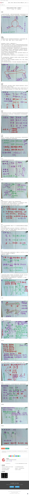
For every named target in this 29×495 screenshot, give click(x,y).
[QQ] (12, 456)
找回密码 (7, 0)
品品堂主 (8, 458)
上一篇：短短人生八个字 (7, 463)
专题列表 (23, 2)
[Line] (18, 456)
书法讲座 (16, 2)
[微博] (10, 456)
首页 (9, 2)
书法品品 (2, 2)
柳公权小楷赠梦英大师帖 (4, 478)
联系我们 (12, 486)
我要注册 (4, 0)
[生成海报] (19, 456)
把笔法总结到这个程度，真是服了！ (14, 8)
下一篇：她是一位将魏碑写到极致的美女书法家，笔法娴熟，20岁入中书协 (21, 463)
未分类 (13, 9)
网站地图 (17, 492)
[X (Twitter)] (15, 456)
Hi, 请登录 (1, 0)
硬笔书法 (13, 2)
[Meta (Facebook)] (16, 456)
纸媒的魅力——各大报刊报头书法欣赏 (19, 468)
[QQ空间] (13, 456)
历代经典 (19, 2)
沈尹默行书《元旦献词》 (18, 469)
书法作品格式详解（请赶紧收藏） (6, 468)
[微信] (9, 456)
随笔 (25, 2)
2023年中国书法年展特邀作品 (5, 469)
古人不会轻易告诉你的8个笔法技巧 (19, 466)
